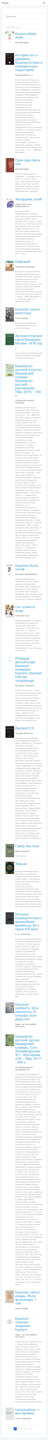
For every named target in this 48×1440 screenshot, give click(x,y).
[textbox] (24, 16)
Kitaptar (5, 2)
